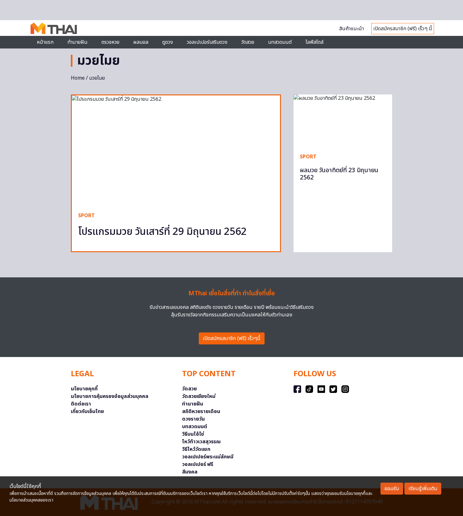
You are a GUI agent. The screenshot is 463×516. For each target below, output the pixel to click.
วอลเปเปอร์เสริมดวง (207, 42)
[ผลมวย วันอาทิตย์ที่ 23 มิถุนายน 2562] (343, 120)
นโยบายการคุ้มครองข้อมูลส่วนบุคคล (109, 396)
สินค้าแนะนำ (351, 28)
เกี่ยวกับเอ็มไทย (87, 411)
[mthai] (54, 28)
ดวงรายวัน (193, 419)
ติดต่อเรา (81, 404)
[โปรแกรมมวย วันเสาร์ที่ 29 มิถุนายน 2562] (176, 150)
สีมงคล (189, 472)
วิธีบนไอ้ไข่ (193, 434)
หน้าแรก (45, 42)
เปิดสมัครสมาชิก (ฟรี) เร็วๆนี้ (231, 338)
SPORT (86, 215)
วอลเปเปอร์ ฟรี (197, 464)
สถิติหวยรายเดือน (201, 411)
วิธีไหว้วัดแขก (196, 449)
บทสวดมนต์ (280, 42)
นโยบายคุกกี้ (84, 389)
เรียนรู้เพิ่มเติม (423, 488)
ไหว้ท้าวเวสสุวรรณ (201, 441)
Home (78, 78)
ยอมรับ (392, 488)
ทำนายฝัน (77, 42)
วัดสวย (247, 42)
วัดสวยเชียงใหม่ (198, 396)
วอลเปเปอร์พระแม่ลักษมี (207, 457)
